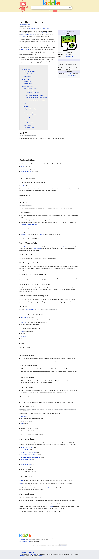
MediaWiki (41, 555)
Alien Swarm (24, 234)
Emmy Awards (38, 45)
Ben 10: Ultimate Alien (26, 171)
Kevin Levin (23, 322)
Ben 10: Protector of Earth (27, 447)
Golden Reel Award (41, 361)
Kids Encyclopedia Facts (25, 24)
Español (59, 10)
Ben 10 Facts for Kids (24, 541)
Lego (22, 423)
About (30, 557)
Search (70, 7)
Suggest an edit (63, 545)
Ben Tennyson (22, 36)
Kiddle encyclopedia (32, 538)
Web (42, 10)
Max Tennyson (28, 320)
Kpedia (55, 10)
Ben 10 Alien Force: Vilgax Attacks (29, 452)
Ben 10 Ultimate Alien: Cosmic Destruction (31, 457)
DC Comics (50, 506)
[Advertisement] (49, 16)
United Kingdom (65, 247)
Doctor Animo (24, 336)
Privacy (34, 557)
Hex (21, 341)
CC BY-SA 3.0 (34, 554)
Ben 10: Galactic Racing (26, 459)
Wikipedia (22, 555)
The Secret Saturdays (70, 75)
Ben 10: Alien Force (25, 169)
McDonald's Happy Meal (45, 487)
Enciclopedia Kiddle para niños (51, 557)
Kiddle (21, 557)
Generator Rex (69, 73)
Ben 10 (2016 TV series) (44, 28)
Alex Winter (65, 232)
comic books (24, 416)
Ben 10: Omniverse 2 (26, 464)
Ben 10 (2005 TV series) (33, 28)
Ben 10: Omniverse (25, 174)
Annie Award (47, 400)
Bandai (21, 51)
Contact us (40, 557)
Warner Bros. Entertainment (71, 58)
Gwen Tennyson (24, 317)
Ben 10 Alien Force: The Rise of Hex (29, 454)
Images (46, 10)
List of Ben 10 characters (29, 309)
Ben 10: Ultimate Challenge (26, 247)
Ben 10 (67, 54)
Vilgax (22, 331)
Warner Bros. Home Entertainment (29, 224)
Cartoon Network (69, 56)
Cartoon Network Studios (44, 33)
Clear (67, 8)
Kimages (50, 10)
